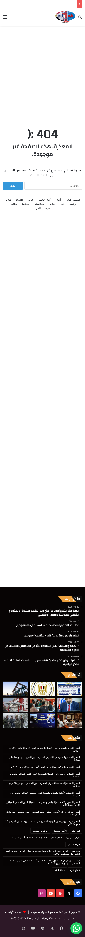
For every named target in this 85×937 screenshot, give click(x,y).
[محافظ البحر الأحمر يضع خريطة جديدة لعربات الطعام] (69, 720)
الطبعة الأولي (73, 199)
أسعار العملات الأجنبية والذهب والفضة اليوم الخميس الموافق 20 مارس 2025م (45, 794)
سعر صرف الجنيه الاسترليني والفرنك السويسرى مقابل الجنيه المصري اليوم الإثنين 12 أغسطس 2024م (43, 852)
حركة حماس (74, 844)
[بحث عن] (80, 18)
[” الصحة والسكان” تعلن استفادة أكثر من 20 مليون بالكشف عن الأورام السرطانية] (69, 705)
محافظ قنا (59, 870)
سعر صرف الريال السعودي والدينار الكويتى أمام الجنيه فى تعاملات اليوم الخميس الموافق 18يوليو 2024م (45, 862)
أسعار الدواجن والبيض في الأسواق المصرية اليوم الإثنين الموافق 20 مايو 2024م (45, 775)
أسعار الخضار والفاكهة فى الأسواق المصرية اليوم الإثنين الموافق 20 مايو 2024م (44, 759)
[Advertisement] (42, 72)
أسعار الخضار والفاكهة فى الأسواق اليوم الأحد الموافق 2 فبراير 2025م (45, 766)
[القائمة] (5, 18)
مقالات (13, 203)
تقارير (8, 199)
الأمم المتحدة (60, 830)
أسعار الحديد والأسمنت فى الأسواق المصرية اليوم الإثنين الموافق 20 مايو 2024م (44, 749)
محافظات (39, 203)
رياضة (72, 203)
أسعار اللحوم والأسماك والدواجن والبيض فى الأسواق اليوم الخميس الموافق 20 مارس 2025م (43, 803)
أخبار (58, 199)
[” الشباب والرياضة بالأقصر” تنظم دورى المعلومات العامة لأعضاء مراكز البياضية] (42, 705)
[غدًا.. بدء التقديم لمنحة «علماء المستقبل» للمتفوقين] (42, 689)
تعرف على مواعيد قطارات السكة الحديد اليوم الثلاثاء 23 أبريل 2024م (46, 837)
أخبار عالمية (44, 199)
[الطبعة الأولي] (65, 17)
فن (62, 203)
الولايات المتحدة (40, 830)
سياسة (25, 203)
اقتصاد (19, 199)
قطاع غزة (75, 870)
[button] (76, 928)
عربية (31, 199)
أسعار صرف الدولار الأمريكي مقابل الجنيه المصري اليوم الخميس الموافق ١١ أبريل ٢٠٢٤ (43, 813)
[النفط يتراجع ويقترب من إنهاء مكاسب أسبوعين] (15, 689)
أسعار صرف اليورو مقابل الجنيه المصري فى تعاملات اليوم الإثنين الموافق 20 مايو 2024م (42, 823)
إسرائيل (76, 830)
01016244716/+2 (20, 918)
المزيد (37, 208)
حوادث (52, 203)
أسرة (48, 208)
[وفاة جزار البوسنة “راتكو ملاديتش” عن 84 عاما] (15, 720)
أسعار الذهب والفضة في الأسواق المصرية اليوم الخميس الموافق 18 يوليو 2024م (44, 784)
